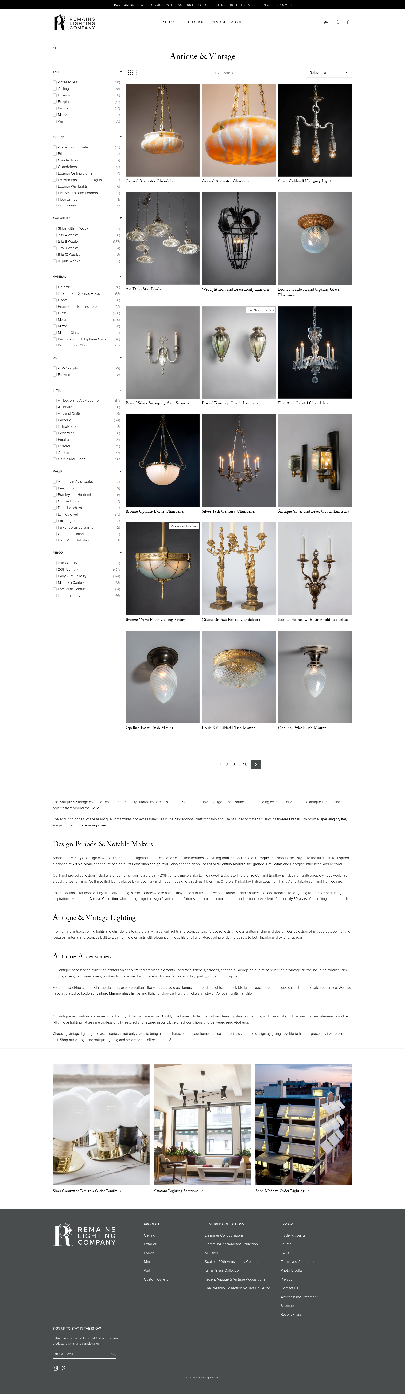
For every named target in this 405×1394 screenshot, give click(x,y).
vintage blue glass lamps (172, 987)
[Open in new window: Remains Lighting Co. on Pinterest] (63, 1368)
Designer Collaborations (224, 1235)
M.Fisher (211, 1252)
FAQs (285, 1252)
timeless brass (288, 819)
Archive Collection (103, 898)
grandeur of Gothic (267, 863)
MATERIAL (59, 277)
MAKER (57, 471)
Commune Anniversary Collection (231, 1243)
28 (245, 764)
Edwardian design (146, 863)
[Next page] (256, 764)
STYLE (57, 390)
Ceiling (149, 1235)
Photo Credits (291, 1270)
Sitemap (287, 1305)
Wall (147, 1270)
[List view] (138, 72)
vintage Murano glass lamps (118, 993)
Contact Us (289, 1287)
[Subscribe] (113, 1354)
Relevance (318, 72)
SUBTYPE (59, 137)
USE (55, 358)
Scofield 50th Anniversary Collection (233, 1261)
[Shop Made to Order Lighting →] (303, 1124)
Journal (286, 1243)
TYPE (56, 72)
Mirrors (149, 1261)
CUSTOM (218, 22)
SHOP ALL (170, 22)
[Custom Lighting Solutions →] (202, 1124)
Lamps (149, 1252)
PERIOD (58, 552)
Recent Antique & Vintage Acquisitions (235, 1279)
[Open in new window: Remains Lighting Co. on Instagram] (55, 1368)
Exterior (150, 1243)
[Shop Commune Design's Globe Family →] (101, 1124)
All (54, 48)
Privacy (286, 1279)
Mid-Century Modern (229, 863)
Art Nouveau (82, 863)
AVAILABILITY (61, 218)
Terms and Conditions (298, 1261)
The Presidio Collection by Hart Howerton (238, 1287)
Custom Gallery (156, 1279)
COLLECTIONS (194, 22)
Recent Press (291, 1314)
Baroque (262, 857)
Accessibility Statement (299, 1296)
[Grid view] (130, 72)
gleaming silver (94, 825)
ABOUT (236, 22)
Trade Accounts (293, 1235)
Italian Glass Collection (223, 1270)
